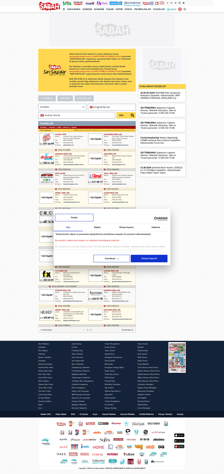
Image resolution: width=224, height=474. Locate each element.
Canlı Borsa (76, 344)
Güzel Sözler (110, 361)
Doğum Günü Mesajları (147, 388)
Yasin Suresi (110, 350)
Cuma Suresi (110, 347)
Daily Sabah (61, 414)
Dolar (40, 405)
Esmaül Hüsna (143, 401)
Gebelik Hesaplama (80, 384)
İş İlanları (42, 347)
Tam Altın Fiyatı (44, 391)
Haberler (41, 354)
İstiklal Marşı (143, 405)
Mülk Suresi (142, 357)
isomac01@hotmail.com (120, 145)
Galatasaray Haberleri (81, 367)
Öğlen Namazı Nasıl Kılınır (148, 378)
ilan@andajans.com (118, 164)
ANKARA (65, 98)
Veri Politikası (43, 344)
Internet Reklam (127, 414)
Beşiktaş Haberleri (79, 374)
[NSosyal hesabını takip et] (175, 2)
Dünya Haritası (111, 408)
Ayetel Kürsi (109, 354)
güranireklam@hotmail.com (72, 301)
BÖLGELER (84, 98)
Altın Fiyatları (43, 381)
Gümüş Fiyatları (44, 401)
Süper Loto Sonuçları (80, 391)
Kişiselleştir (110, 258)
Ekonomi (99, 9)
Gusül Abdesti (143, 364)
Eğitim (119, 9)
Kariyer (180, 414)
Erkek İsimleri (110, 398)
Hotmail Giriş (110, 381)
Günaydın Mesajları (146, 384)
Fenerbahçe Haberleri (81, 371)
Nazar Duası (110, 371)
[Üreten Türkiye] (132, 3)
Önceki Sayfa (47, 330)
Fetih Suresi (109, 378)
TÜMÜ (75, 130)
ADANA (74, 127)
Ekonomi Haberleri (79, 408)
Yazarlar (159, 9)
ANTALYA (66, 127)
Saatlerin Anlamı (144, 394)
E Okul (74, 347)
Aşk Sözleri (109, 388)
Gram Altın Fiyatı (45, 378)
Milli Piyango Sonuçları (81, 394)
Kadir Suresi (143, 361)
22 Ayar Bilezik (44, 398)
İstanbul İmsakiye (45, 364)
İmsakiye (42, 361)
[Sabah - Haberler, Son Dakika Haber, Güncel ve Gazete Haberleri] (49, 6)
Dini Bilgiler (142, 398)
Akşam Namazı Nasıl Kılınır (149, 371)
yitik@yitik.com (68, 145)
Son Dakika (73, 9)
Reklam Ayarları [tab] (126, 227)
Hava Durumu (77, 357)
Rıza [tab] (68, 227)
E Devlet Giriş (77, 350)
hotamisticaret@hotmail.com (122, 319)
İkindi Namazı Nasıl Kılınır (148, 381)
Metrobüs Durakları (112, 384)
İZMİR (59, 127)
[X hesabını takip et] (171, 2)
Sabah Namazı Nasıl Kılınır (149, 374)
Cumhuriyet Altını (45, 394)
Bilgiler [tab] (97, 227)
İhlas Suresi (142, 354)
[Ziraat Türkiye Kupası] (180, 9)
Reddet (74, 217)
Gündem (87, 9)
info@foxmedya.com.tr (71, 281)
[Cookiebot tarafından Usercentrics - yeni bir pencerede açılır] (156, 219)
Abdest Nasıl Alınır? (113, 391)
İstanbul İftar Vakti (45, 367)
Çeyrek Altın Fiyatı (45, 384)
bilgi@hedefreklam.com (71, 320)
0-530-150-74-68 (166, 113)
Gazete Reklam (109, 414)
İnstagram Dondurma (113, 357)
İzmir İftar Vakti (44, 374)
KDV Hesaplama (78, 388)
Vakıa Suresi (143, 344)
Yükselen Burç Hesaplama (82, 381)
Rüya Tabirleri (77, 354)
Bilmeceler (109, 364)
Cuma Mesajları (144, 408)
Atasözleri (109, 394)
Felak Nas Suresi (112, 374)
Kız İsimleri (109, 405)
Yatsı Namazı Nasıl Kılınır (148, 367)
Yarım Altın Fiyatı (45, 388)
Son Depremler (78, 361)
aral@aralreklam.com (119, 184)
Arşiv (95, 414)
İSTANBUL (47, 98)
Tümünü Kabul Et (149, 258)
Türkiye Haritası (78, 401)
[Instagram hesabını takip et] (179, 2)
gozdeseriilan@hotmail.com (121, 281)
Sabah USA (46, 414)
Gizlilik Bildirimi (146, 414)
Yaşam (110, 9)
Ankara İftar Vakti (45, 371)
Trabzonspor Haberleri (81, 378)
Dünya (128, 9)
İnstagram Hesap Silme (114, 367)
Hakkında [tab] (156, 227)
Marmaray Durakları (146, 391)
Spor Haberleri (78, 364)
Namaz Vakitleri (44, 357)
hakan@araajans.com (70, 184)
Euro (40, 408)
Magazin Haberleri (79, 405)
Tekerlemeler (143, 350)
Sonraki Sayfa (126, 330)
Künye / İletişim (165, 414)
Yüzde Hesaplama (112, 344)
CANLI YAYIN (161, 3)
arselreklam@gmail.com (71, 202)
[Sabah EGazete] (177, 376)
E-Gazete (84, 414)
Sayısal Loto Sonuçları (81, 398)
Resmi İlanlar (142, 9)
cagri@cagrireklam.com (120, 202)
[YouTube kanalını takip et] (183, 2)
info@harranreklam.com (120, 301)
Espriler (141, 347)
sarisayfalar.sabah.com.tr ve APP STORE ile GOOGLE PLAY (95, 56)
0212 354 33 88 (76, 79)
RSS (73, 414)
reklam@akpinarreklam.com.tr (73, 164)
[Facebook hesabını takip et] (167, 2)
